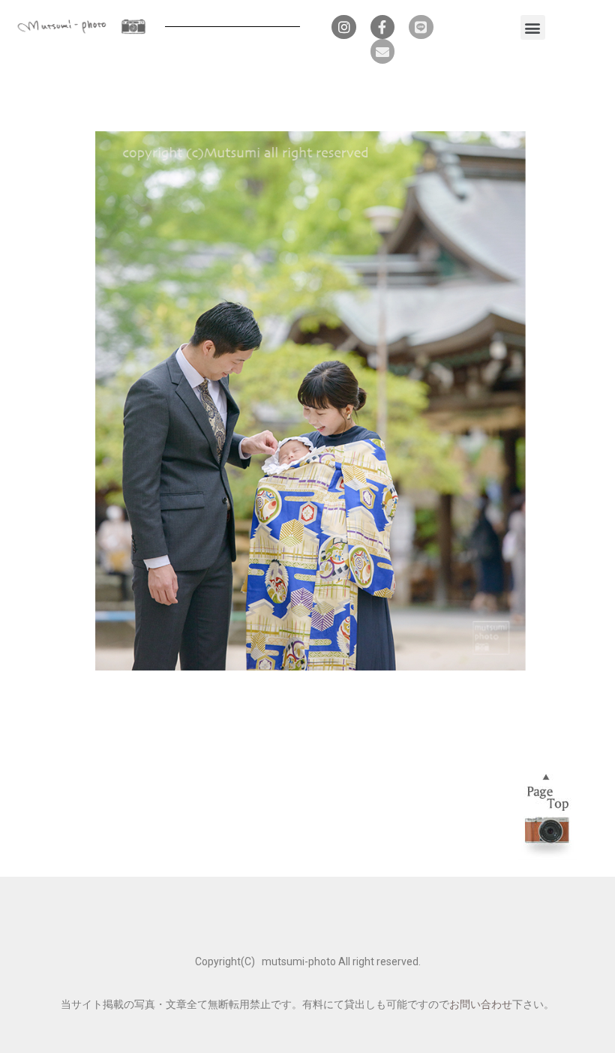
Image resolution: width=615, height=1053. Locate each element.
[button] (532, 27)
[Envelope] (382, 51)
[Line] (421, 27)
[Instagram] (344, 27)
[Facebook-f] (382, 27)
